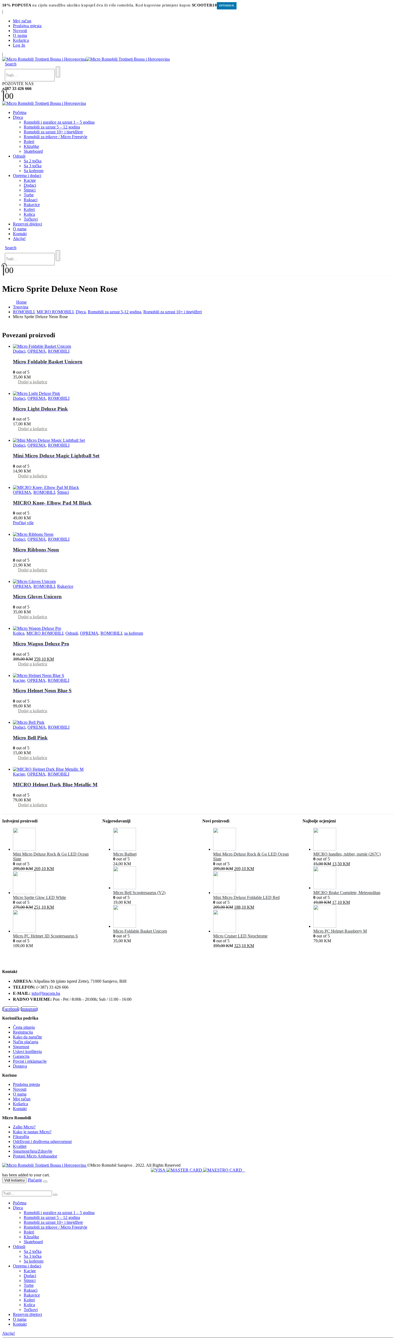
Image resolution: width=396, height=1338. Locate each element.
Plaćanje (35, 1180)
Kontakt (20, 233)
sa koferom (133, 633)
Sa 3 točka (32, 166)
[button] (10, 64)
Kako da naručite (27, 1037)
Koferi (29, 209)
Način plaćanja (25, 1042)
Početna (19, 112)
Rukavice (32, 204)
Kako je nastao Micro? (32, 1132)
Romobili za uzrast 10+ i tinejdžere (53, 132)
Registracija (23, 1032)
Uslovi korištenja (27, 1051)
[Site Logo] (86, 59)
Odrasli (19, 156)
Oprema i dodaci (27, 175)
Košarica (21, 40)
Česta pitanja (24, 1027)
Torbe (29, 195)
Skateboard (33, 151)
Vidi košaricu (14, 1180)
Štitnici (30, 190)
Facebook (10, 1009)
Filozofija (21, 1136)
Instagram (29, 1009)
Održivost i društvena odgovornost (42, 1141)
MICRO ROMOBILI (44, 633)
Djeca (18, 117)
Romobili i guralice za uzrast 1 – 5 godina (59, 122)
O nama (20, 35)
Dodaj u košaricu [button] (32, 382)
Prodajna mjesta (27, 25)
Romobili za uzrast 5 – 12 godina (52, 127)
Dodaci (30, 185)
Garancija (21, 1056)
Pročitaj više (23, 522)
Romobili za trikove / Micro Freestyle (55, 136)
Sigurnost (21, 1046)
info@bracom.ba (46, 993)
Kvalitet (19, 1146)
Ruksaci (30, 199)
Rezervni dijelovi (27, 224)
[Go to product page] (203, 346)
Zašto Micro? (24, 1127)
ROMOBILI (59, 351)
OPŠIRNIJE (226, 5)
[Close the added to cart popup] (45, 1181)
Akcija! (19, 238)
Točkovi (31, 219)
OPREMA (36, 351)
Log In (19, 45)
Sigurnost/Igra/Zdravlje (32, 1151)
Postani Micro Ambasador (35, 1156)
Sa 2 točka (32, 161)
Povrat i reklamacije (30, 1061)
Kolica (29, 214)
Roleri (29, 141)
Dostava (20, 1066)
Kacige (30, 180)
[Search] (58, 72)
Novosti (20, 30)
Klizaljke (31, 146)
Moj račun (22, 21)
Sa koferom (33, 170)
